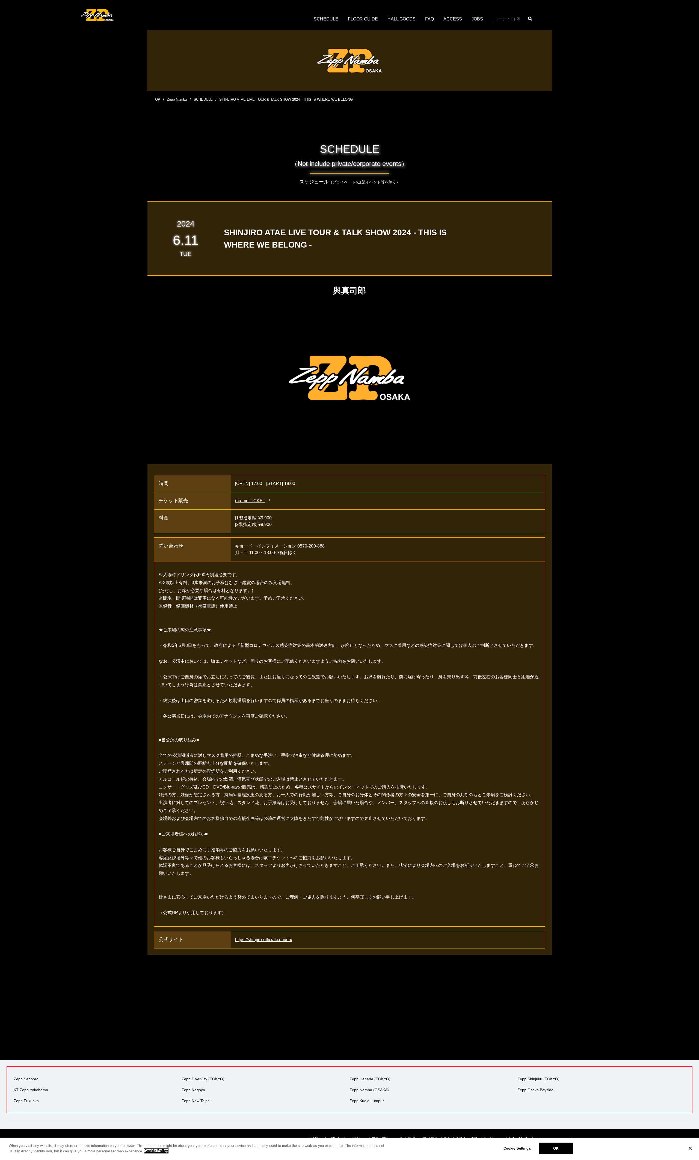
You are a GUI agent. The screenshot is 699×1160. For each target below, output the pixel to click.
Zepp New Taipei (196, 1101)
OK (555, 1148)
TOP (156, 99)
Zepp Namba (177, 99)
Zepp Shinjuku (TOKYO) (538, 1079)
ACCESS (452, 19)
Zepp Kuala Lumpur (367, 1101)
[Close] (690, 1148)
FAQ (429, 19)
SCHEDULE (326, 19)
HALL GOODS (401, 19)
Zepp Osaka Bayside (535, 1090)
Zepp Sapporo (26, 1079)
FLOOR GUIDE (363, 19)
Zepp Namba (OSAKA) (369, 1090)
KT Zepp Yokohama (31, 1090)
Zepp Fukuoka (26, 1101)
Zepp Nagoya (193, 1090)
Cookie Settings (517, 1148)
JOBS (477, 19)
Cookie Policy (156, 1151)
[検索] (530, 18)
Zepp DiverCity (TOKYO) (203, 1079)
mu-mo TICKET (250, 500)
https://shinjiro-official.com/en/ (263, 939)
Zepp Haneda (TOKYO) (370, 1079)
